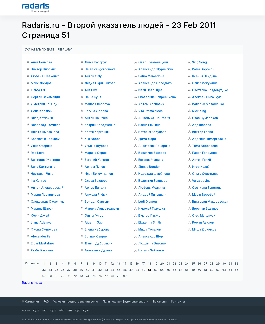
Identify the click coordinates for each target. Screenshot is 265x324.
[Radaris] (35, 6)
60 (199, 269)
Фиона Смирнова (44, 229)
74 (87, 276)
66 (236, 269)
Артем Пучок (95, 167)
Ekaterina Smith (149, 222)
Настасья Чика (42, 174)
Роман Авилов (203, 222)
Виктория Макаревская (210, 201)
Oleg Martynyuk (203, 215)
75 (93, 276)
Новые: (26, 310)
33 (44, 269)
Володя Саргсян (97, 201)
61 (205, 269)
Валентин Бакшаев (152, 181)
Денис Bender (149, 167)
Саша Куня (93, 97)
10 (100, 263)
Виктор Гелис (202, 132)
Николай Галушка (151, 208)
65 (230, 269)
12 (112, 263)
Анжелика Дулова (99, 250)
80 (124, 276)
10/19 (61, 310)
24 (187, 263)
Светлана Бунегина (207, 187)
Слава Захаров (96, 181)
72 (75, 276)
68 (50, 276)
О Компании (30, 301)
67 (44, 276)
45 (118, 269)
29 (218, 263)
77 (106, 276)
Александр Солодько (155, 83)
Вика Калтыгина (43, 167)
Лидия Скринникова (100, 83)
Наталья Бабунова (152, 132)
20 (162, 263)
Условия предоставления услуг (75, 301)
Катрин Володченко (100, 125)
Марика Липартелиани (102, 208)
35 (56, 269)
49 (143, 269)
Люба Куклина (42, 250)
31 (230, 263)
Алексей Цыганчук (206, 97)
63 (218, 269)
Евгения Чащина (150, 160)
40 (87, 269)
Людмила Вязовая (152, 243)
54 (162, 269)
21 (168, 263)
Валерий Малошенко (208, 104)
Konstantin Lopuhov (45, 139)
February (65, 49)
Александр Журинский (155, 69)
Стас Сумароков (205, 118)
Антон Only (93, 76)
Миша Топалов (149, 229)
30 (224, 263)
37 (69, 269)
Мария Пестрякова (45, 194)
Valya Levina (201, 181)
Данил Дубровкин (98, 243)
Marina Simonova (97, 104)
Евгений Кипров (97, 160)
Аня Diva (91, 90)
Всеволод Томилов (45, 125)
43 (106, 269)
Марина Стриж (96, 153)
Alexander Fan (41, 236)
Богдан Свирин (96, 236)
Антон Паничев (96, 118)
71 (69, 276)
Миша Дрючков (204, 229)
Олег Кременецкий (153, 62)
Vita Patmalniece (150, 111)
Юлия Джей (40, 215)
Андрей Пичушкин (152, 194)
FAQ (46, 301)
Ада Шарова (201, 125)
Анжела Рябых (96, 194)
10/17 (78, 310)
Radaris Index (32, 283)
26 (199, 263)
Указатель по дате (39, 49)
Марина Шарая (42, 208)
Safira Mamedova (151, 76)
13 (118, 263)
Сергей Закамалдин (46, 97)
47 (131, 269)
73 (81, 276)
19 (155, 263)
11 (106, 263)
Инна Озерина (41, 146)
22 (174, 263)
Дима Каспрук (96, 62)
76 (100, 276)
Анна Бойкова (41, 62)
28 (211, 263)
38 (75, 269)
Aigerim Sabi (94, 222)
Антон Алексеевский (47, 187)
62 (211, 269)
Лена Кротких (41, 111)
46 (125, 269)
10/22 (36, 310)
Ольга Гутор (94, 215)
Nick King (199, 111)
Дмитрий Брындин (45, 104)
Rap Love (38, 153)
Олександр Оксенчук (47, 201)
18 (149, 263)
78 (112, 276)
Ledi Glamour (148, 201)
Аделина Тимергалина (209, 139)
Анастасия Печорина (154, 146)
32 (236, 263)
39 (81, 269)
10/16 (86, 310)
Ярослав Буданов (205, 208)
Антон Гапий (201, 160)
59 (193, 269)
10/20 (53, 310)
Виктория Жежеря (45, 160)
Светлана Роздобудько (210, 90)
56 (174, 269)
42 (100, 269)
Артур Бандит (95, 187)
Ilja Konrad (38, 181)
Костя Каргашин (97, 132)
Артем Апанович (151, 104)
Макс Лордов (41, 83)
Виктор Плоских (43, 69)
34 (50, 269)
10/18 (69, 310)
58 (187, 269)
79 (118, 276)
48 (137, 269)
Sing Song (199, 62)
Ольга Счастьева (205, 174)
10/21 (44, 310)
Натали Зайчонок (151, 250)
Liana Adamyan (42, 222)
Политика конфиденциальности (125, 301)
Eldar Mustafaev (43, 243)
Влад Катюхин (42, 118)
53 (156, 269)
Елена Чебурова (97, 229)
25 (193, 263)
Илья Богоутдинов (99, 174)
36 (62, 269)
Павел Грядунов (204, 153)
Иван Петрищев (150, 90)
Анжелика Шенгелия (154, 118)
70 (62, 276)
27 (205, 263)
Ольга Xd (38, 90)
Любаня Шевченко (45, 76)
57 (180, 269)
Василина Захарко (152, 153)
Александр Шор (150, 236)
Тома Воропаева (205, 146)
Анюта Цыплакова (45, 132)
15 (131, 263)
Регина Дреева (96, 111)
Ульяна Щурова (96, 146)
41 (93, 269)
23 (180, 263)
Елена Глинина (149, 125)
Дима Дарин (148, 139)
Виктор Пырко (149, 215)
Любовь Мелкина (151, 187)
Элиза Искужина (204, 83)
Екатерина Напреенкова (157, 97)
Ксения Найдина (204, 76)
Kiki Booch (92, 139)
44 (112, 269)
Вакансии (160, 301)
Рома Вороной (203, 69)
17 (143, 263)
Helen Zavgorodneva (100, 69)
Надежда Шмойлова (154, 174)
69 (56, 276)
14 (124, 263)
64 (224, 269)
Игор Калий (201, 167)
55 (168, 269)
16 (137, 263)
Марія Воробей (203, 194)
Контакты (178, 301)
